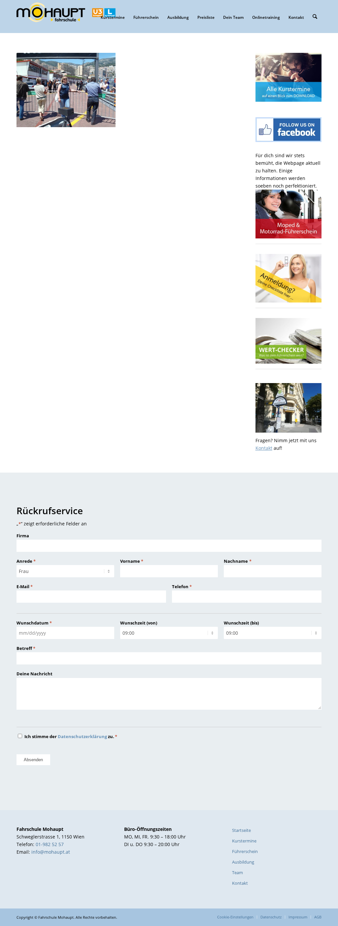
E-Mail (25, 586)
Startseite (241, 830)
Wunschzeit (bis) (241, 623)
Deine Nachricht (34, 674)
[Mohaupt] (66, 16)
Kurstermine (244, 841)
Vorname (131, 561)
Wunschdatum (34, 623)
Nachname (237, 561)
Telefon (182, 586)
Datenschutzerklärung (82, 736)
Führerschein (245, 851)
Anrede (26, 561)
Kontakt (263, 448)
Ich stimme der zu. (70, 736)
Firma (23, 536)
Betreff (26, 648)
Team (237, 872)
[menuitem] (112, 16)
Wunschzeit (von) (138, 623)
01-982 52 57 (50, 844)
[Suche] (314, 16)
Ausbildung (243, 862)
